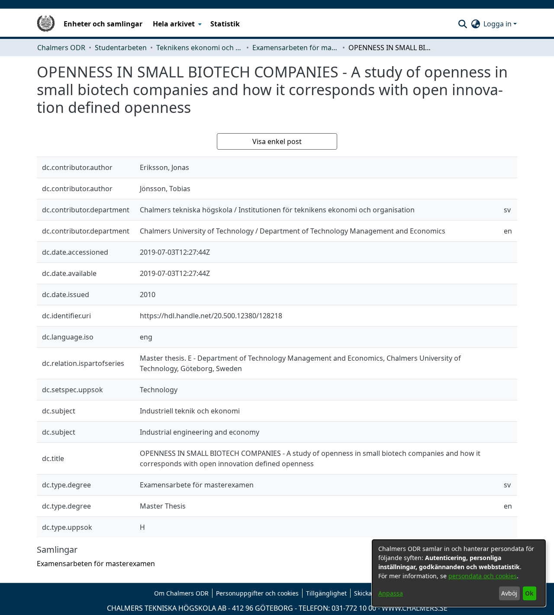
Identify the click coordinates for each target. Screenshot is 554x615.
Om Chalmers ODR (181, 593)
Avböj (509, 593)
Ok (529, 593)
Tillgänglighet (326, 593)
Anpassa (390, 593)
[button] (462, 24)
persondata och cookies (482, 576)
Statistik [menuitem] (225, 24)
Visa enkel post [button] (277, 141)
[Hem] (46, 23)
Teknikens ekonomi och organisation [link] (199, 47)
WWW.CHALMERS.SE (415, 608)
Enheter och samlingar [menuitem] (103, 24)
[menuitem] (176, 23)
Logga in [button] (498, 24)
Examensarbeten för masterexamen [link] (295, 47)
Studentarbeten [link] (121, 47)
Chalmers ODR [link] (61, 47)
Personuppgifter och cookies (257, 593)
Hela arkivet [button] (174, 24)
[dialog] (458, 573)
